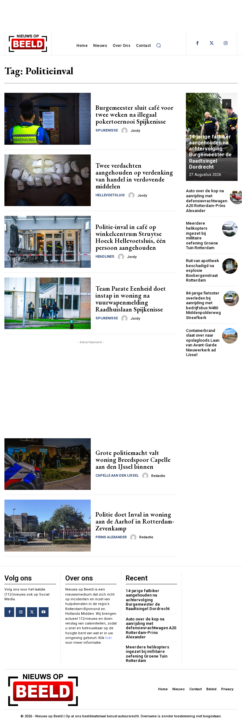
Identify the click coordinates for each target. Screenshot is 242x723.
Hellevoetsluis (110, 195)
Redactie (158, 476)
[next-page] (226, 104)
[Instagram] (225, 43)
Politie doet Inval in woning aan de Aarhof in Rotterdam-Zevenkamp (134, 521)
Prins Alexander (111, 537)
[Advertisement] (90, 389)
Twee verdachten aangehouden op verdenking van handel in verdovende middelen (134, 175)
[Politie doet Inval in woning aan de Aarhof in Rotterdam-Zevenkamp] (47, 525)
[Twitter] (211, 43)
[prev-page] (215, 104)
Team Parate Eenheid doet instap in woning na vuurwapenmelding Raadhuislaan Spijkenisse (130, 298)
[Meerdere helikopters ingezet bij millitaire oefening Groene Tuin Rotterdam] (230, 228)
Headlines (104, 257)
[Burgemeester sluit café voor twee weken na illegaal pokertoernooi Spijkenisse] (47, 118)
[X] (32, 612)
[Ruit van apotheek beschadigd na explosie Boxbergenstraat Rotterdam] (230, 266)
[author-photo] (125, 130)
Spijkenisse (106, 130)
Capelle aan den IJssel (117, 476)
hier (108, 638)
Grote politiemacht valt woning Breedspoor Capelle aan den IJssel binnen (132, 460)
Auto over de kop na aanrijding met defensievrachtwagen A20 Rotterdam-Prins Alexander (206, 200)
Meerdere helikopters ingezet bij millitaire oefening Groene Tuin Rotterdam (202, 235)
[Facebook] (197, 43)
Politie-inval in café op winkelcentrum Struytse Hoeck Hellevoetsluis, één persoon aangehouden (130, 237)
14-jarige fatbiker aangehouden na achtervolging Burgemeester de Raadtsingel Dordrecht (210, 152)
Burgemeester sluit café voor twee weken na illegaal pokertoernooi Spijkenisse (134, 115)
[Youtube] (44, 612)
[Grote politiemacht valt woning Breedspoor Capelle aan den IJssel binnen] (47, 464)
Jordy (135, 131)
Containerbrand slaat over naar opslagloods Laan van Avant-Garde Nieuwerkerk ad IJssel (202, 342)
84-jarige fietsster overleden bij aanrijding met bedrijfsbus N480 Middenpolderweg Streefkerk (203, 305)
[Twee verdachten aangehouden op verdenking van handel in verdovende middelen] (47, 180)
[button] (159, 46)
